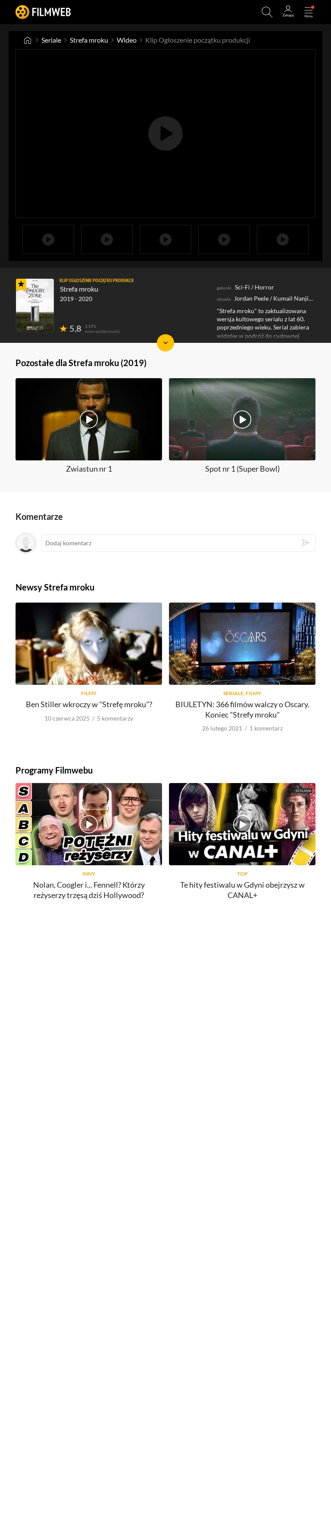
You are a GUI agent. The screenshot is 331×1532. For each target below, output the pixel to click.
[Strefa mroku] (35, 305)
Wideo (127, 40)
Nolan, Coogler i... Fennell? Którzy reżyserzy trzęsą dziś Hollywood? (89, 889)
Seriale (51, 40)
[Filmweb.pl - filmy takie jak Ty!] (43, 11)
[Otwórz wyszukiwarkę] (267, 12)
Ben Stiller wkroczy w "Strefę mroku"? (89, 704)
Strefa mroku (89, 40)
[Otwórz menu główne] (308, 12)
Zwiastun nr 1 (89, 468)
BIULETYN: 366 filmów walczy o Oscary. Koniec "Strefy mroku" (242, 709)
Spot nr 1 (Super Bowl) (242, 468)
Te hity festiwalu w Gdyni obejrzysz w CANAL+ (242, 889)
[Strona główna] (27, 40)
